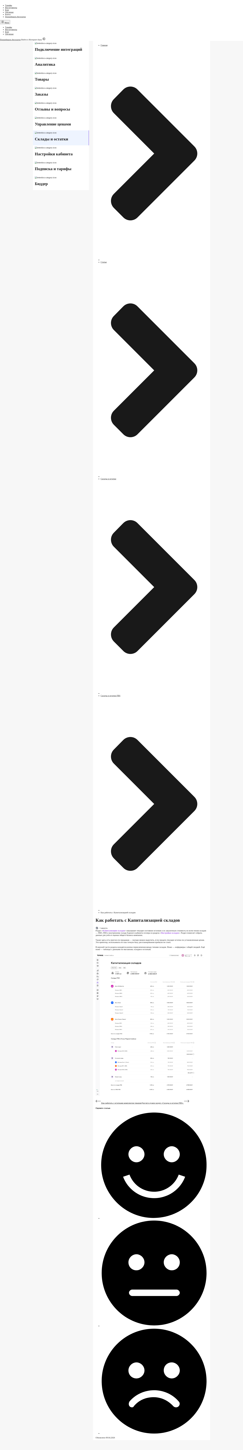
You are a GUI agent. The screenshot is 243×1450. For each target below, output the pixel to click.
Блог (7, 10)
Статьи (104, 262)
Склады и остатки (108, 479)
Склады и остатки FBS (110, 696)
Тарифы (8, 5)
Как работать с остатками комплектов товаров (121, 1103)
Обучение (9, 12)
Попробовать (15, 17)
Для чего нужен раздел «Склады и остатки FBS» (162, 1103)
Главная (104, 45)
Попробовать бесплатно (10, 40)
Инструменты (11, 8)
